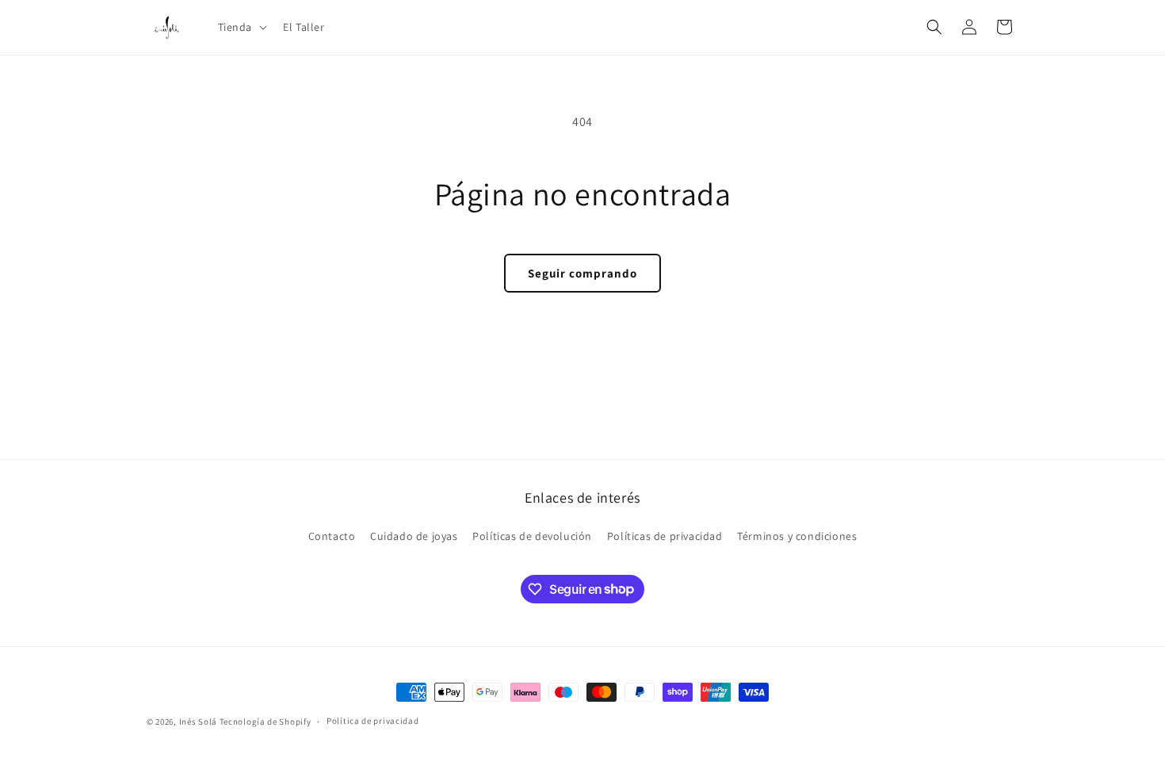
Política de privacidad (372, 720)
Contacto (332, 536)
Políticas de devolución (532, 536)
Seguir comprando (582, 273)
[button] (241, 27)
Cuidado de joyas (414, 536)
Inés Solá (198, 721)
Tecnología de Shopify (265, 721)
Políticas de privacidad (665, 536)
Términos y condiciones (797, 536)
